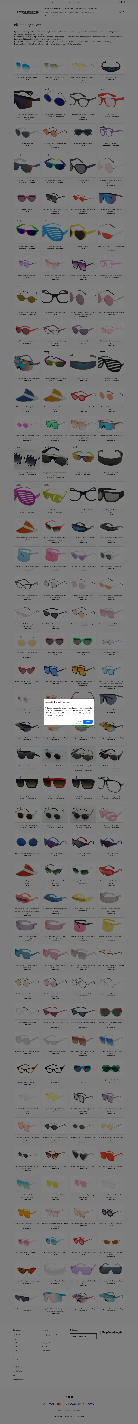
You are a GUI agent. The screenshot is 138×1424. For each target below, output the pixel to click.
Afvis (79, 722)
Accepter (87, 722)
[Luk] (91, 702)
